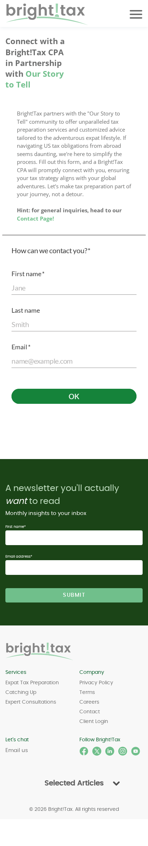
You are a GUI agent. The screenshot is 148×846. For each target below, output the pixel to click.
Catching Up (20, 692)
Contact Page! (35, 218)
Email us (16, 750)
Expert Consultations (30, 702)
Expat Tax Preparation (32, 682)
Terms (87, 692)
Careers (89, 702)
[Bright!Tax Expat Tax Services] (39, 651)
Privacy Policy (96, 682)
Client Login (93, 721)
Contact (89, 711)
